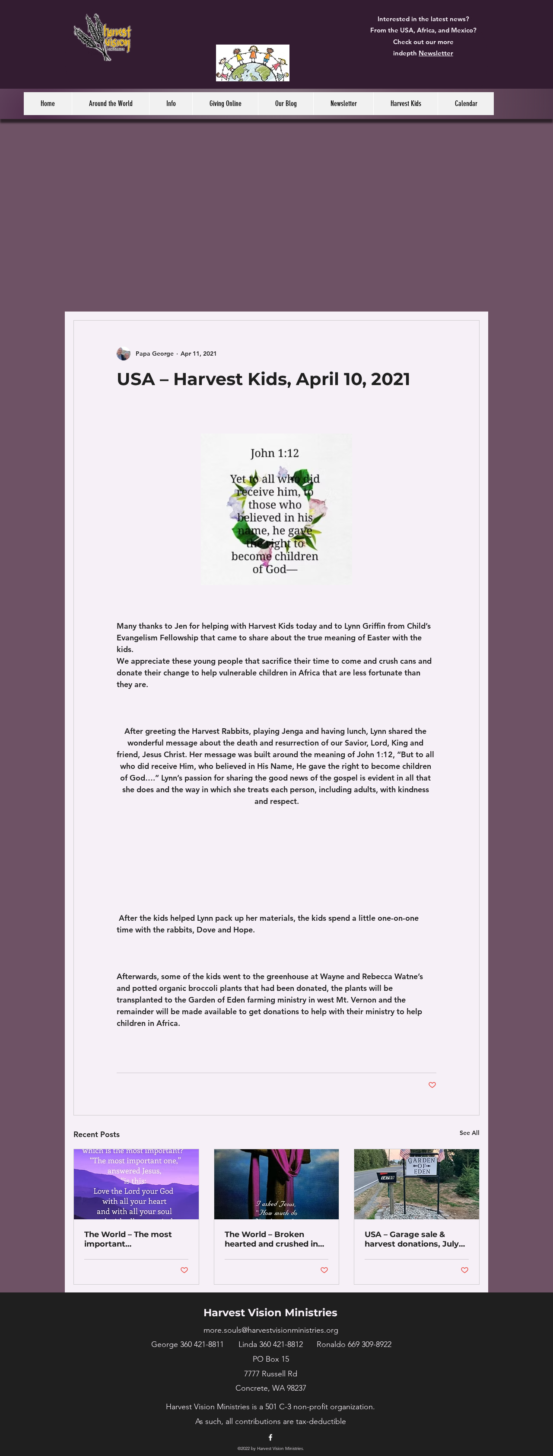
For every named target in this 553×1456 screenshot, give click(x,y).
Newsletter (436, 53)
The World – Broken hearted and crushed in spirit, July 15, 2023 (271, 1239)
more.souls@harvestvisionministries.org (270, 1330)
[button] (110, 103)
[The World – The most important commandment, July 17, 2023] (136, 1184)
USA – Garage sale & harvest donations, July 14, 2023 (412, 1239)
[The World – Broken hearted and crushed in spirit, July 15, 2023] (276, 1184)
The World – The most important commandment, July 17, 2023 (132, 1239)
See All (470, 1133)
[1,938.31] (252, 62)
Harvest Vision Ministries (270, 1312)
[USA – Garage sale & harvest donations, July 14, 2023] (416, 1184)
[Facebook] (270, 1437)
